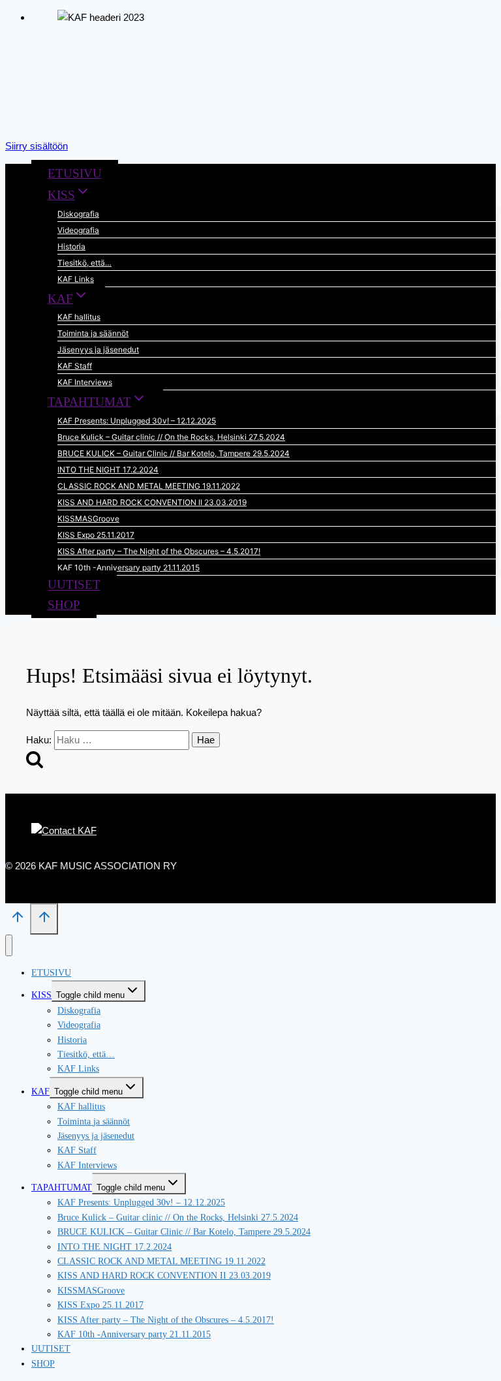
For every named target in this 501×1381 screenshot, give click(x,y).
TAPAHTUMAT (61, 1187)
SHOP (64, 605)
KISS (41, 995)
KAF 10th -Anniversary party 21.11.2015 (128, 567)
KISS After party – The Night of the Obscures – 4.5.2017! (158, 551)
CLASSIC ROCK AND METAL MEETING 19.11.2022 (148, 486)
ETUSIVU (75, 173)
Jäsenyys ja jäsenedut (98, 349)
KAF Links (75, 279)
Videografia (78, 230)
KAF (40, 1091)
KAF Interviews (84, 382)
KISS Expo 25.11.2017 (95, 535)
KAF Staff (74, 366)
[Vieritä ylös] (17, 921)
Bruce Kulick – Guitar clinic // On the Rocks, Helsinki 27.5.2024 (171, 437)
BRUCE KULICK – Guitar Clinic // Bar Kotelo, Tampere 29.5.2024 (173, 453)
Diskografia (78, 214)
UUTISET (74, 585)
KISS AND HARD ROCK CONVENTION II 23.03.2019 (152, 502)
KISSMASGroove (88, 518)
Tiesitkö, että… (84, 263)
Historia (71, 246)
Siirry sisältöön (36, 145)
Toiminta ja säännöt (93, 333)
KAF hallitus (78, 317)
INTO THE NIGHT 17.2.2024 (108, 469)
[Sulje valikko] (8, 945)
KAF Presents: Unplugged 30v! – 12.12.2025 (136, 421)
